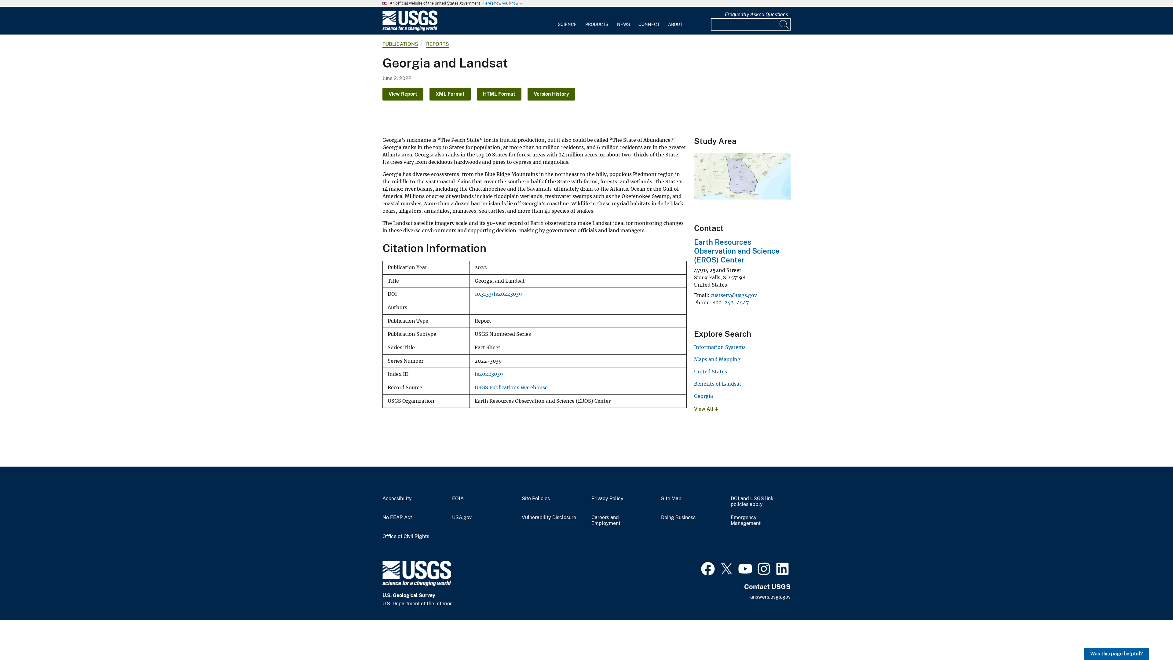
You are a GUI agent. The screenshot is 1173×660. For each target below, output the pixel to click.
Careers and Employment (605, 520)
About (675, 24)
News (623, 24)
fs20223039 (489, 374)
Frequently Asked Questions (756, 14)
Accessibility (397, 498)
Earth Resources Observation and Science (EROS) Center (737, 251)
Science (567, 24)
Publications (400, 44)
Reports (437, 44)
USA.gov (462, 517)
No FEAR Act (397, 517)
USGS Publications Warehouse (511, 388)
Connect (649, 24)
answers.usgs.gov (770, 597)
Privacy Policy (607, 498)
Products (596, 24)
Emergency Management (746, 520)
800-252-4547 (730, 302)
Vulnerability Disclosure (549, 517)
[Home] (409, 29)
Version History (551, 94)
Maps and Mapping (717, 359)
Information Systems (720, 347)
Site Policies (536, 498)
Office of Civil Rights (405, 536)
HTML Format (499, 94)
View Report (403, 94)
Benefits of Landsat (717, 384)
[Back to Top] (1151, 638)
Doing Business (678, 517)
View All (704, 409)
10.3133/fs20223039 (498, 294)
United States (710, 372)
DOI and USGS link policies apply (752, 501)
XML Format (450, 94)
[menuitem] (567, 20)
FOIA (458, 498)
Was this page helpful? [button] (1116, 654)
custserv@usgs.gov (734, 295)
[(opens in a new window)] (708, 568)
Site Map (671, 498)
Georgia (703, 396)
